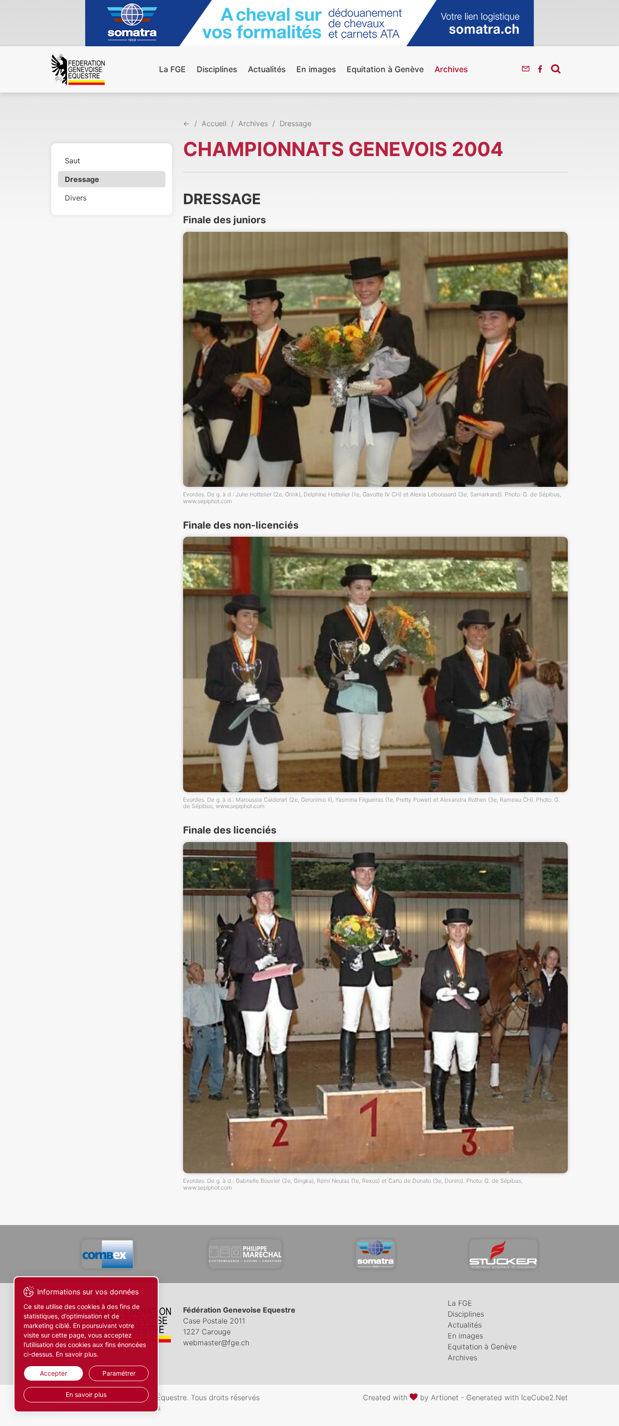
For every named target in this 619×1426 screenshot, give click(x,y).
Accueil (214, 123)
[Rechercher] (556, 69)
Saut (72, 160)
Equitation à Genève (385, 69)
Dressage (82, 179)
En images (316, 69)
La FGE (172, 69)
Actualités (266, 69)
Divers (76, 197)
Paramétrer (118, 1373)
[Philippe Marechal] (245, 1254)
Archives (451, 69)
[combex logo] (108, 1254)
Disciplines (217, 69)
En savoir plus (86, 1394)
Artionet (445, 1397)
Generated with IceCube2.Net (517, 1397)
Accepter (53, 1373)
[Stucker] (503, 1254)
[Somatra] (375, 1254)
